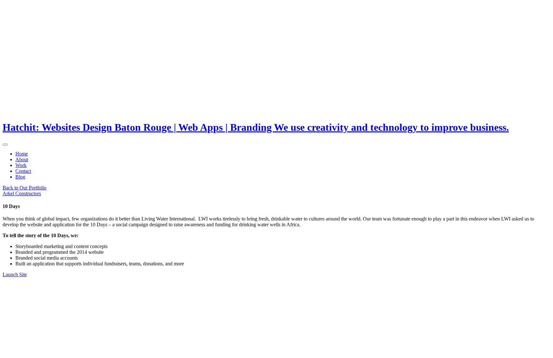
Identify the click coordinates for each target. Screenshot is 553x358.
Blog (20, 176)
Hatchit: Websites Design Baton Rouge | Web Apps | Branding (256, 127)
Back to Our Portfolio (24, 187)
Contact (23, 171)
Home (21, 153)
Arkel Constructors (22, 193)
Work (21, 165)
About (21, 159)
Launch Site (15, 274)
